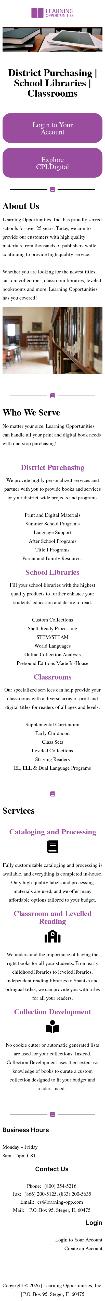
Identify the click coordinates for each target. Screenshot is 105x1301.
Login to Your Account (78, 1239)
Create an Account (83, 1248)
